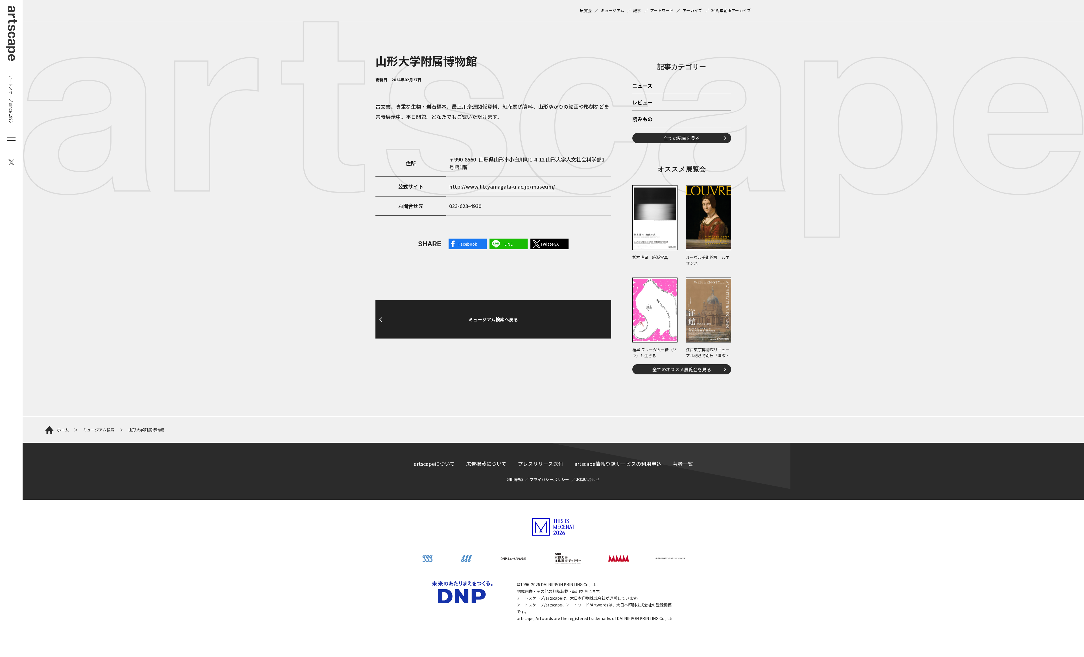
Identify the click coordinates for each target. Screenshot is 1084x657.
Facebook (467, 244)
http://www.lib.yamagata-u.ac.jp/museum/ (502, 186)
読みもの (642, 119)
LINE (508, 244)
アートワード (662, 10)
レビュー (642, 103)
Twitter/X (549, 244)
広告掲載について (486, 463)
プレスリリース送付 (540, 463)
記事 (637, 10)
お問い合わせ (588, 479)
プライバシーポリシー (549, 479)
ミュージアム (612, 10)
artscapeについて (434, 463)
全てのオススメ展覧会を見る (681, 369)
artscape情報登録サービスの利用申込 (617, 463)
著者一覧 (683, 463)
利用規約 (515, 479)
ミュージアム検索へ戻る (493, 319)
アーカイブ (692, 10)
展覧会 (586, 10)
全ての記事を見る (682, 138)
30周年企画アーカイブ (731, 10)
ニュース (642, 86)
